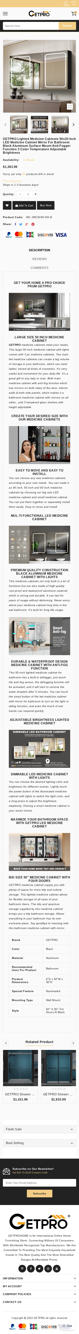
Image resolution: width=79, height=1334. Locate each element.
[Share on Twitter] (21, 224)
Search (67, 25)
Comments (39, 267)
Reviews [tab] (39, 259)
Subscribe (39, 1193)
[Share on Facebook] (15, 224)
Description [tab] (39, 250)
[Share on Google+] (27, 224)
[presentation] (5, 125)
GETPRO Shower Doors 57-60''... (20, 1094)
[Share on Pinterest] (33, 224)
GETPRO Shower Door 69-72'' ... (58, 1094)
